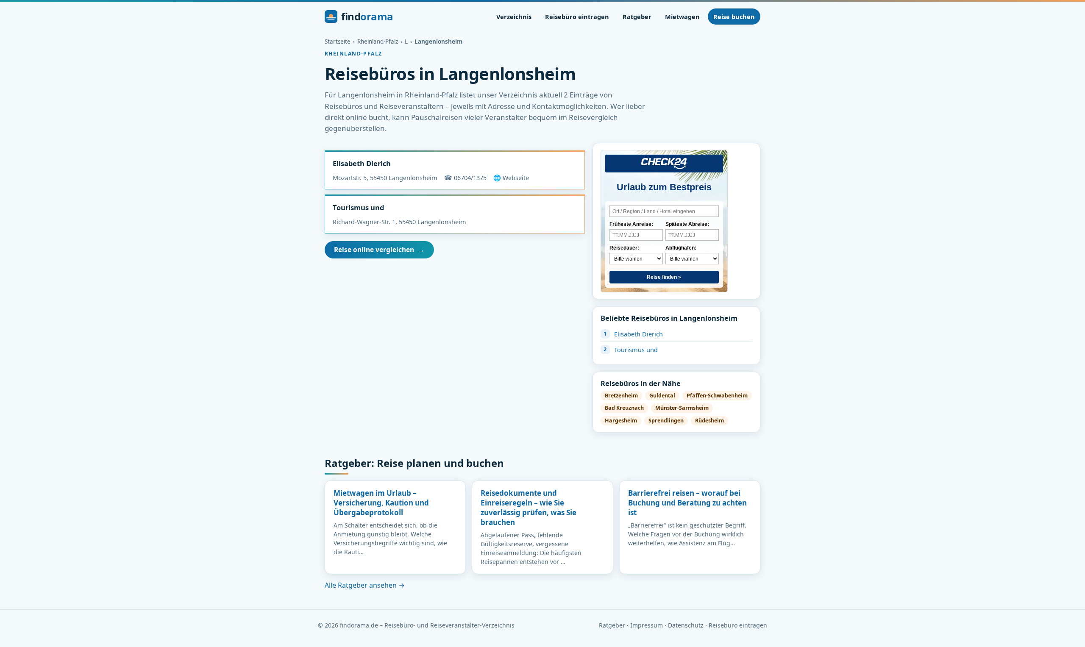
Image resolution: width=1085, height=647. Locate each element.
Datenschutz (686, 625)
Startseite (338, 41)
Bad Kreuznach (624, 407)
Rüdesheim (709, 420)
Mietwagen (682, 16)
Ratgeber (637, 16)
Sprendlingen (666, 420)
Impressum (646, 625)
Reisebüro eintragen (577, 16)
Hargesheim (621, 420)
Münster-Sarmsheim (682, 407)
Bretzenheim (621, 395)
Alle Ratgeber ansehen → (365, 585)
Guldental (662, 395)
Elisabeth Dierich (362, 163)
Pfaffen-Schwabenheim (717, 395)
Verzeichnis (513, 16)
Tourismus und (358, 207)
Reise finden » (664, 277)
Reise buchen (734, 16)
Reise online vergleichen (379, 249)
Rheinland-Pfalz (377, 41)
